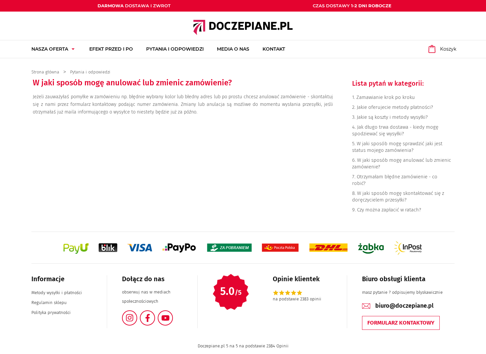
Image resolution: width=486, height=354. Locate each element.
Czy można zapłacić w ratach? (389, 210)
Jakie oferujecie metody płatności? (395, 107)
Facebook (154, 314)
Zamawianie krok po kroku (385, 97)
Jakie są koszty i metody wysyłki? (392, 117)
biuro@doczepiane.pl (404, 305)
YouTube (172, 314)
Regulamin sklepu (49, 302)
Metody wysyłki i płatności (56, 292)
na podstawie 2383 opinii (297, 298)
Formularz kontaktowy (400, 322)
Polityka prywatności (51, 312)
